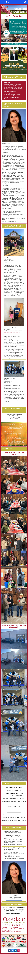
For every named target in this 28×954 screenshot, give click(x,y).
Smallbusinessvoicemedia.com (11, 332)
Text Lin (6, 402)
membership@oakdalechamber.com (11, 931)
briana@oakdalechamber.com (14, 900)
